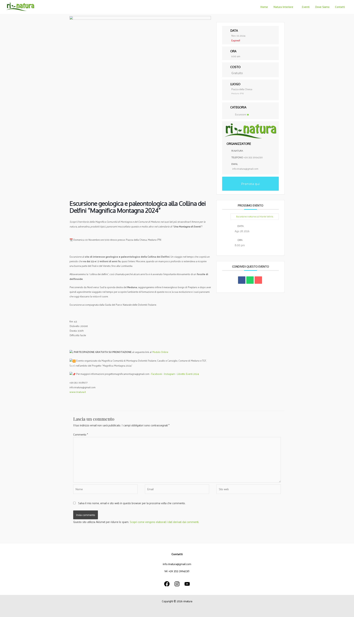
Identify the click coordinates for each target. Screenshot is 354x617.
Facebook (156, 374)
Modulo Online (160, 352)
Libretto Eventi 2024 (188, 374)
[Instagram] (177, 584)
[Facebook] (167, 584)
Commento (80, 434)
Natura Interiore (283, 6)
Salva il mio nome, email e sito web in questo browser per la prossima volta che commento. (131, 503)
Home (264, 6)
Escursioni (240, 114)
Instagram (170, 374)
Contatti (340, 6)
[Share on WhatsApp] (250, 280)
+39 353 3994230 (253, 157)
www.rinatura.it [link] (78, 392)
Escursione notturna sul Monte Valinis (254, 216)
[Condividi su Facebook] (241, 280)
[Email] (258, 280)
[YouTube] (187, 584)
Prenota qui (250, 184)
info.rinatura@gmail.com (245, 168)
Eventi (306, 6)
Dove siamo (322, 6)
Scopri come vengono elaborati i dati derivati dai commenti (164, 521)
